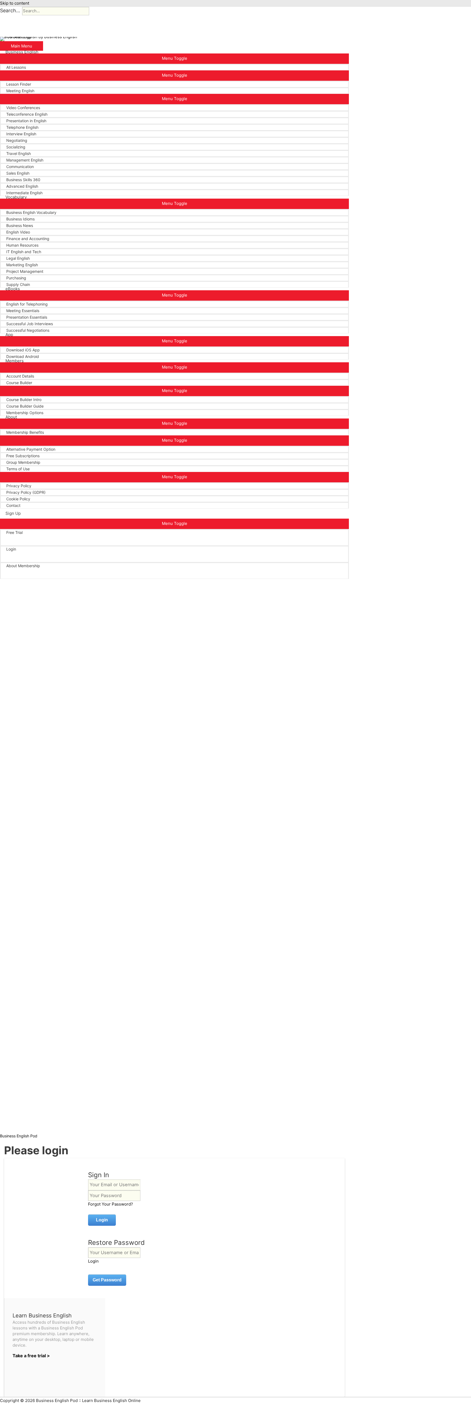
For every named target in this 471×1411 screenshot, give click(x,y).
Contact (13, 505)
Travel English (18, 153)
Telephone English (22, 127)
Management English (24, 160)
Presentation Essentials (26, 317)
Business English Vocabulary (31, 212)
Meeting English (20, 90)
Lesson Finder (18, 84)
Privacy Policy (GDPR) (26, 492)
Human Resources (22, 245)
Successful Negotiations (27, 330)
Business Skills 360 (23, 179)
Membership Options (24, 412)
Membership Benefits (25, 432)
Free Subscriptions (23, 455)
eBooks (12, 289)
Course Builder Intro (23, 399)
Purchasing (16, 278)
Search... (10, 10)
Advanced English (22, 186)
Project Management (24, 271)
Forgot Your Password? (110, 1204)
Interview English (21, 133)
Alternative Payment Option (30, 449)
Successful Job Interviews (29, 323)
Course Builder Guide (25, 406)
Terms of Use (18, 469)
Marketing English (22, 264)
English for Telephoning (27, 304)
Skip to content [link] (14, 3)
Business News (19, 225)
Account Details (20, 376)
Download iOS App (23, 350)
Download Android (22, 356)
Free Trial (14, 532)
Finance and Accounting (27, 238)
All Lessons (16, 67)
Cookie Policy (18, 499)
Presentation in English (26, 120)
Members (14, 361)
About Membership (23, 565)
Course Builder (19, 382)
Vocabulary (16, 197)
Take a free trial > (31, 1355)
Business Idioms (20, 219)
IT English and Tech (23, 251)
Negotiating (16, 140)
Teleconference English (26, 114)
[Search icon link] (7, 578)
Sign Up (13, 513)
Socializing (15, 147)
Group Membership (23, 462)
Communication (20, 166)
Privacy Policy (18, 485)
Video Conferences (23, 107)
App (9, 334)
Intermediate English (24, 192)
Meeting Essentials (22, 310)
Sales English (17, 173)
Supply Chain (18, 284)
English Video (18, 232)
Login (11, 549)
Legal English (18, 258)
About (11, 417)
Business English (21, 52)
